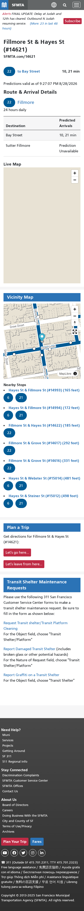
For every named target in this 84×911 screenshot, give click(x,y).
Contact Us (10, 791)
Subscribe (72, 21)
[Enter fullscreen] (74, 331)
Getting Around (13, 751)
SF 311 (7, 756)
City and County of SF (17, 821)
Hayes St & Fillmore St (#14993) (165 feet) (44, 390)
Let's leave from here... (24, 564)
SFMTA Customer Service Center (25, 781)
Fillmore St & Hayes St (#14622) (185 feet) (44, 425)
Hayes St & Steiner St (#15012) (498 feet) (43, 496)
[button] (54, 5)
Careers (7, 810)
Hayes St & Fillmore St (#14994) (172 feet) (44, 408)
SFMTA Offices (12, 786)
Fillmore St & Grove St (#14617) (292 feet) (44, 443)
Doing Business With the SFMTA (25, 816)
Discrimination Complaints (20, 775)
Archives (8, 832)
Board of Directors (15, 805)
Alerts (6, 14)
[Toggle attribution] (75, 373)
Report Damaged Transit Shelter (29, 649)
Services (7, 740)
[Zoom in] (74, 309)
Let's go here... (17, 552)
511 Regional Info (14, 762)
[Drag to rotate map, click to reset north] (74, 322)
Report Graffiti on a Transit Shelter (31, 675)
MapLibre (65, 373)
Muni (6, 735)
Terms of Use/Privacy (17, 826)
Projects (7, 746)
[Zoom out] (74, 316)
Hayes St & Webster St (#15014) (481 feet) (44, 478)
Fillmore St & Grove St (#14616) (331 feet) (44, 460)
